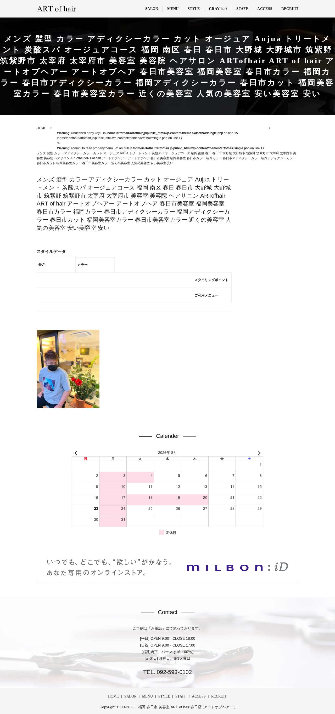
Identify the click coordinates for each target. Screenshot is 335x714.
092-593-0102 (173, 672)
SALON (151, 9)
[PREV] (77, 452)
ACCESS (264, 9)
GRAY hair (218, 9)
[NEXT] (258, 452)
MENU (172, 9)
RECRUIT (289, 9)
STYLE (194, 9)
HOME (113, 696)
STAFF (242, 9)
